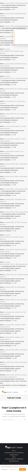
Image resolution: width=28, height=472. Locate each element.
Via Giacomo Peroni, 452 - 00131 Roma (14, 452)
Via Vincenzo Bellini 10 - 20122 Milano (14, 459)
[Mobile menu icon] (26, 391)
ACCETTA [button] (22, 469)
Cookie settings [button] (13, 469)
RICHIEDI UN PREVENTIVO (14, 36)
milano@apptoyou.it (14, 461)
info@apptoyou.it (14, 454)
